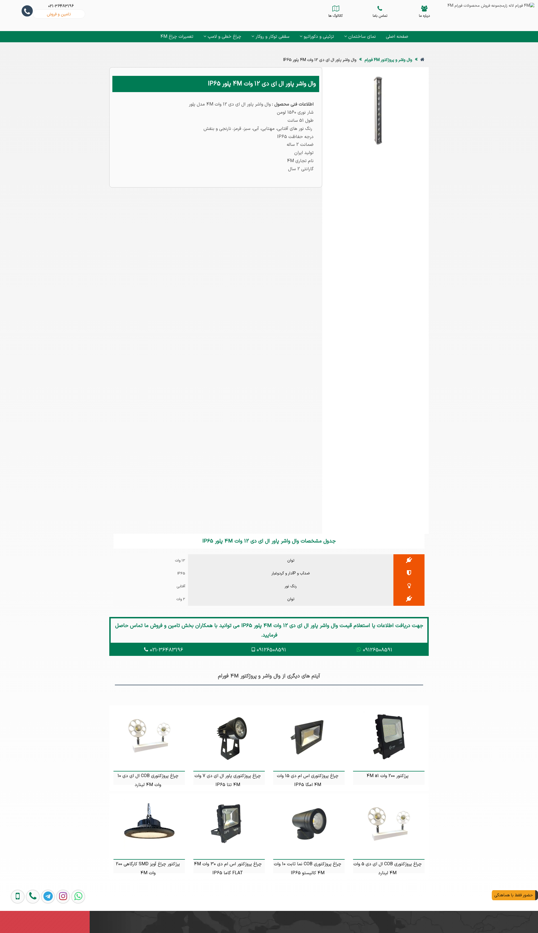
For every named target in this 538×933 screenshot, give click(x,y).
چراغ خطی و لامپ (223, 36)
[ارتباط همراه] (12, 920)
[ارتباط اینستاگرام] (57, 920)
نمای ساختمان (361, 36)
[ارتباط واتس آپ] (72, 920)
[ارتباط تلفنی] (26, 920)
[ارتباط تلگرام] (42, 920)
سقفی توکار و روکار (271, 36)
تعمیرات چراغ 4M (176, 36)
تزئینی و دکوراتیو (318, 36)
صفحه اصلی (397, 36)
